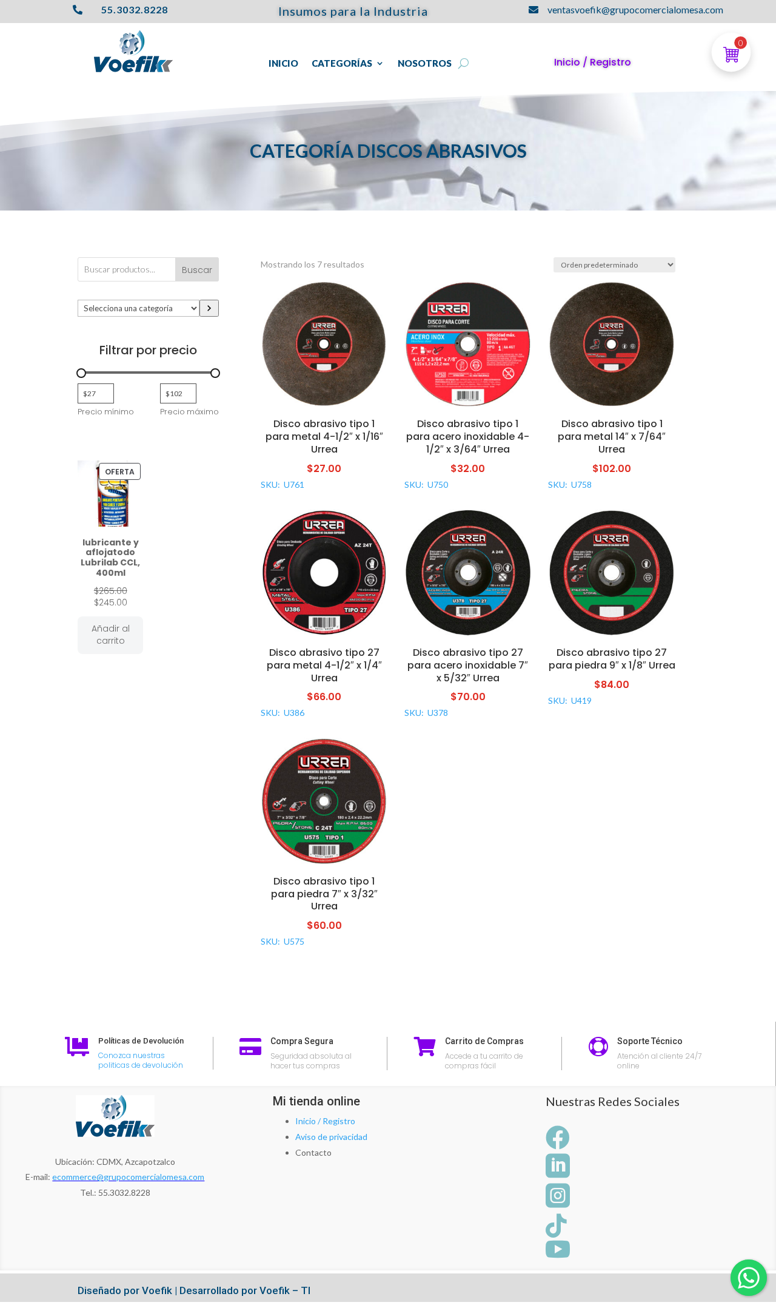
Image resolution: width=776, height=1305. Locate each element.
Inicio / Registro (325, 1121)
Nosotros (425, 64)
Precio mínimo (106, 411)
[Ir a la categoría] (209, 308)
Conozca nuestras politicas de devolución (140, 1060)
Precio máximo (189, 411)
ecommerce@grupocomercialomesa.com (128, 1177)
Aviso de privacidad (331, 1136)
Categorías (342, 64)
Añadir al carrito (111, 634)
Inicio (283, 64)
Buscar (197, 270)
